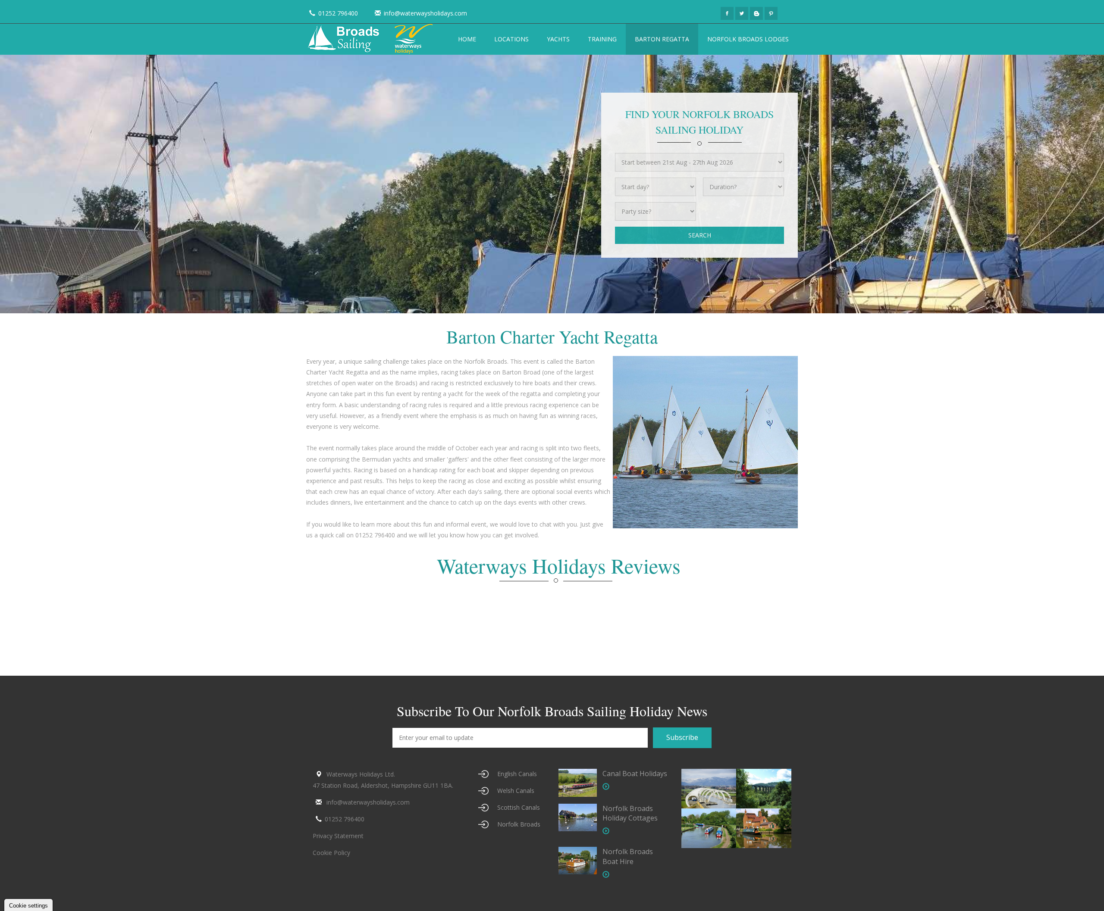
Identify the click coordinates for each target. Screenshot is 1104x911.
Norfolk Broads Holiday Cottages (630, 813)
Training (602, 39)
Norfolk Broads (518, 824)
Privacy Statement (338, 836)
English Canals (517, 774)
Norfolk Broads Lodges (748, 39)
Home (467, 39)
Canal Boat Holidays (634, 773)
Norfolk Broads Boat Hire (627, 856)
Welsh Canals (515, 790)
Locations (511, 39)
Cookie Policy (331, 853)
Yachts (558, 39)
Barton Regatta (662, 39)
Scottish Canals (518, 807)
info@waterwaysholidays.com (425, 13)
